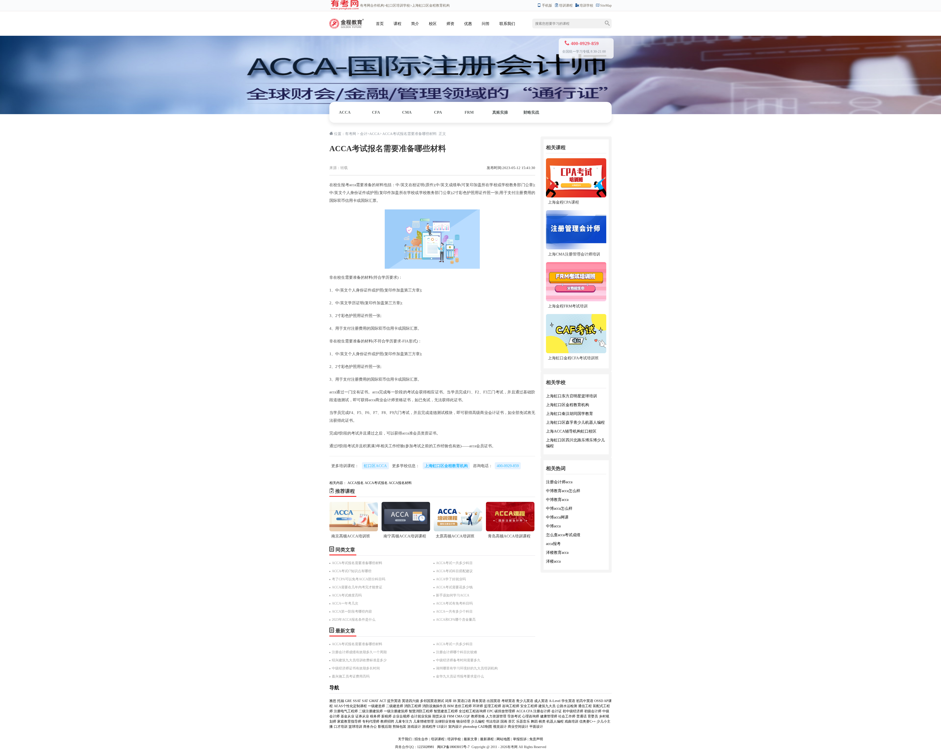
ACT (382, 701)
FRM (469, 112)
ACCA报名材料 (400, 483)
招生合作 (421, 739)
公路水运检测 (567, 706)
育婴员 (593, 716)
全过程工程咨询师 (472, 711)
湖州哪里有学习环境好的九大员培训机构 (467, 668)
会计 (363, 134)
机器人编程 (555, 721)
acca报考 (553, 544)
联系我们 (507, 24)
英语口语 (464, 701)
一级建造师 (376, 706)
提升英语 (394, 701)
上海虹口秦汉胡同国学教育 (569, 414)
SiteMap (606, 5)
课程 (397, 24)
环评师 (478, 706)
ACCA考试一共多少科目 (454, 563)
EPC (490, 711)
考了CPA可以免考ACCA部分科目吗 (358, 579)
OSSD (598, 701)
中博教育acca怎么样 (563, 491)
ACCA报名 (355, 483)
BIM (450, 706)
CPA (438, 112)
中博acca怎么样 (559, 508)
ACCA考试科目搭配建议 (454, 571)
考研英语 (508, 701)
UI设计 (442, 726)
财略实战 (531, 112)
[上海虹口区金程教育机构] (346, 19)
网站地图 (503, 739)
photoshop (470, 726)
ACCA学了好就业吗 (451, 579)
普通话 (581, 716)
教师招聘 (387, 721)
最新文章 (470, 739)
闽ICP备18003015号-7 (453, 747)
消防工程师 (412, 706)
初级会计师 (592, 711)
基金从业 (347, 716)
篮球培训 (355, 726)
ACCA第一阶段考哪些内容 (352, 611)
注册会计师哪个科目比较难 (456, 652)
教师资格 (478, 716)
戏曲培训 (571, 721)
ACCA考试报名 (376, 483)
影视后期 (385, 726)
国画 (503, 721)
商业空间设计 (518, 726)
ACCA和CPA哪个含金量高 (456, 619)
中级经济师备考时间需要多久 (458, 660)
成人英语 (541, 701)
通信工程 (585, 706)
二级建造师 (394, 706)
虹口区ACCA (375, 466)
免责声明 (536, 739)
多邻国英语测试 (432, 701)
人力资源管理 (496, 716)
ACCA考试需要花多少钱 (454, 587)
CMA (407, 112)
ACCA (345, 112)
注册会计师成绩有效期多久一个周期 (359, 652)
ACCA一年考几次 (345, 603)
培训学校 (586, 5)
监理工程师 (492, 706)
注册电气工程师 (346, 711)
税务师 (375, 716)
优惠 (468, 24)
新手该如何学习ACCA (452, 595)
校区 (433, 24)
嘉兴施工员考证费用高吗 (351, 676)
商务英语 (479, 701)
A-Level (554, 701)
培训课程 (566, 5)
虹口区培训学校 (398, 5)
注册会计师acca (559, 482)
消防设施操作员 (434, 706)
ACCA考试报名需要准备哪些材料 (357, 563)
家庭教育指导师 (349, 721)
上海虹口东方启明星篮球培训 (571, 396)
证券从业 (362, 716)
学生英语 (568, 701)
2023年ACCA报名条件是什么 (353, 619)
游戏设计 (414, 726)
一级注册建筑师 (396, 711)
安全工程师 (528, 706)
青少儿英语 (524, 701)
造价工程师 (463, 706)
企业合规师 (401, 716)
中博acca (553, 526)
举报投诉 (520, 739)
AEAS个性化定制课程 (351, 706)
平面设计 (536, 726)
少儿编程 (478, 721)
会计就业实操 (421, 716)
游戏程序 (429, 726)
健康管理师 (548, 716)
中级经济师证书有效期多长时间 (356, 668)
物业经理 (463, 721)
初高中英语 (584, 701)
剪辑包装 (399, 726)
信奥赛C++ (587, 721)
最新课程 (487, 739)
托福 (340, 701)
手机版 (547, 5)
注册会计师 (541, 711)
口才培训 (340, 726)
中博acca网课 (557, 517)
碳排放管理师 (505, 711)
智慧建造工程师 (446, 711)
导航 (334, 687)
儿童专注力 (403, 721)
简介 (415, 24)
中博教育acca (557, 499)
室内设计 (455, 726)
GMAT (374, 701)
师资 (450, 24)
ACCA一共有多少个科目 (454, 611)
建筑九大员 (547, 706)
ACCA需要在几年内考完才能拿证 (357, 587)
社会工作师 (566, 716)
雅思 (332, 701)
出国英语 (493, 701)
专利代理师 (370, 721)
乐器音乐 (523, 721)
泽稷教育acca (557, 552)
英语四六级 (410, 701)
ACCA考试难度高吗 (347, 595)
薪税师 (386, 716)
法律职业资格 (445, 721)
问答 (486, 24)
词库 (448, 701)
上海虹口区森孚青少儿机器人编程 (575, 422)
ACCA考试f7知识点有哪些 (351, 571)
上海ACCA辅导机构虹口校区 (571, 431)
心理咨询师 (530, 716)
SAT (365, 701)
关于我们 (405, 739)
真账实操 (500, 112)
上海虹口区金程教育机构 (567, 405)
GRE (348, 701)
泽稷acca (553, 561)
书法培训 (492, 721)
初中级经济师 (573, 711)
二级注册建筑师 (371, 711)
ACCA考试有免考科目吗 (454, 603)
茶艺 (511, 721)
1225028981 (425, 747)
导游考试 (514, 716)
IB (454, 701)
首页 (380, 24)
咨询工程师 (510, 706)
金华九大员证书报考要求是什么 (460, 676)
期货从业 (439, 716)
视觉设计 (500, 726)
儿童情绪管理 (423, 721)
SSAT (357, 701)
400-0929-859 (508, 466)
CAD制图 (485, 726)
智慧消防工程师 (421, 711)
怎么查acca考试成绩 (563, 535)
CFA (376, 112)
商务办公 (370, 726)
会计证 (556, 711)
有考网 (365, 5)
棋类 (542, 721)
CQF (466, 716)
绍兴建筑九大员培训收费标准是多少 (359, 660)
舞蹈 (534, 721)
